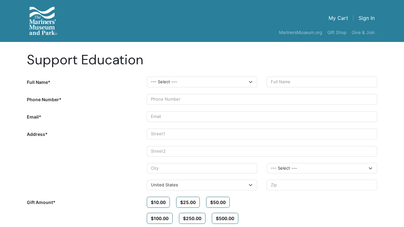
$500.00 (225, 218)
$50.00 (218, 202)
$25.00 (188, 202)
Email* (34, 116)
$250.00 (192, 218)
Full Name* (38, 82)
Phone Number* (44, 99)
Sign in (367, 18)
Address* (37, 134)
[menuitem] (300, 32)
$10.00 (158, 202)
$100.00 (160, 218)
